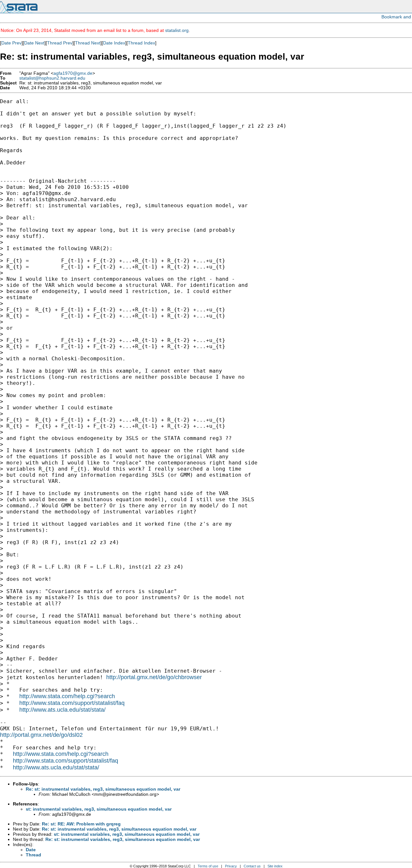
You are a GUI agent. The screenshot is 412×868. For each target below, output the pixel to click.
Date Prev (11, 42)
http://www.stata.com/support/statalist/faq (72, 703)
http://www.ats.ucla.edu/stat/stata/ (62, 710)
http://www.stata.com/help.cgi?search (67, 696)
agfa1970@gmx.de (72, 73)
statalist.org (177, 30)
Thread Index (141, 42)
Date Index (114, 42)
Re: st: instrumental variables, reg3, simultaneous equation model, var (103, 789)
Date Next (34, 42)
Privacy (231, 866)
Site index (275, 866)
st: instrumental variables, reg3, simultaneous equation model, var (99, 809)
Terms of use (208, 866)
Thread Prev (59, 42)
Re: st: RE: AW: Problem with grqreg (81, 823)
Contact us (252, 866)
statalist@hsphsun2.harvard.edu (52, 78)
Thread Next (87, 42)
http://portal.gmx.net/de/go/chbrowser (154, 677)
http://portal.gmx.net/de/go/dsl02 (41, 735)
